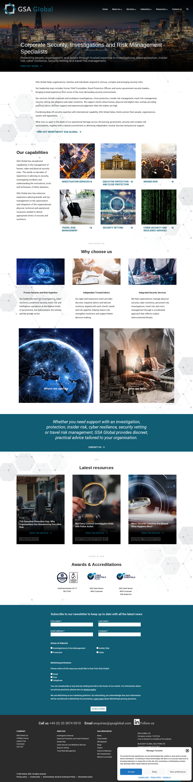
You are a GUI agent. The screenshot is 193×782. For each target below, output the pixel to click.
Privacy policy (22, 777)
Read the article (39, 533)
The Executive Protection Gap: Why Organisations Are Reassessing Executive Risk (40, 524)
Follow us (147, 723)
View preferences (178, 772)
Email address (58, 631)
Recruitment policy (85, 777)
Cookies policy (143, 777)
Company (103, 631)
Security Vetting (113, 227)
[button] (187, 750)
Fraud (105, 539)
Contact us (167, 777)
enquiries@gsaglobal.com (112, 723)
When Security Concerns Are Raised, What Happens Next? (149, 525)
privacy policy (90, 689)
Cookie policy (35, 777)
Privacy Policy (156, 777)
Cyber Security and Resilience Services (155, 229)
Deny (154, 772)
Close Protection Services (29, 539)
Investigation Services (75, 181)
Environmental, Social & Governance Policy (59, 777)
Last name (103, 621)
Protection (57, 652)
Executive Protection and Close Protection (116, 183)
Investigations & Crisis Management (88, 539)
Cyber (101, 652)
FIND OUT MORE (29, 66)
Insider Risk (151, 181)
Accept (131, 772)
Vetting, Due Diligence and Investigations (146, 539)
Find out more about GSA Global (57, 132)
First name (56, 621)
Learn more (98, 699)
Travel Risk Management (70, 229)
